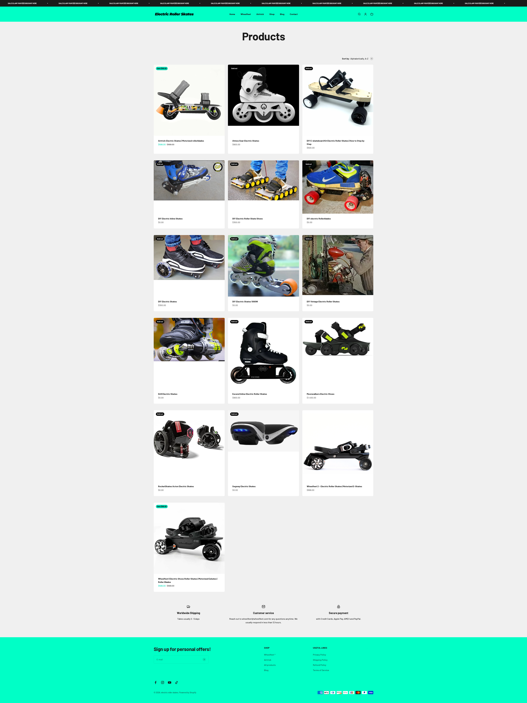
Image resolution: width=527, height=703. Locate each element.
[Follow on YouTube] (169, 682)
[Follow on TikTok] (176, 682)
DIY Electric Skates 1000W (245, 301)
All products (270, 665)
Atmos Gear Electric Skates (245, 140)
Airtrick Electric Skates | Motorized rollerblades (181, 140)
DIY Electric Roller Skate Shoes (247, 218)
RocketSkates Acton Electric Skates (176, 486)
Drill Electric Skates (167, 394)
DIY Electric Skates (167, 301)
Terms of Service (321, 670)
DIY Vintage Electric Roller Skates (323, 301)
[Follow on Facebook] (155, 682)
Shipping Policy (320, 660)
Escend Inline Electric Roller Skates (249, 394)
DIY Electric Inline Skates (170, 218)
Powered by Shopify (187, 692)
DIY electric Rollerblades (319, 218)
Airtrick (260, 14)
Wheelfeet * (269, 654)
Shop (271, 14)
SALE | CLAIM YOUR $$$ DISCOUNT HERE (48, 3)
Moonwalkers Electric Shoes (320, 394)
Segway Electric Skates (244, 486)
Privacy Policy (319, 654)
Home (232, 14)
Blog (282, 14)
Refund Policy (319, 665)
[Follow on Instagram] (162, 682)
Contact (294, 14)
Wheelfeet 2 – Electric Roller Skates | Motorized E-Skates (334, 486)
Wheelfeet (246, 14)
